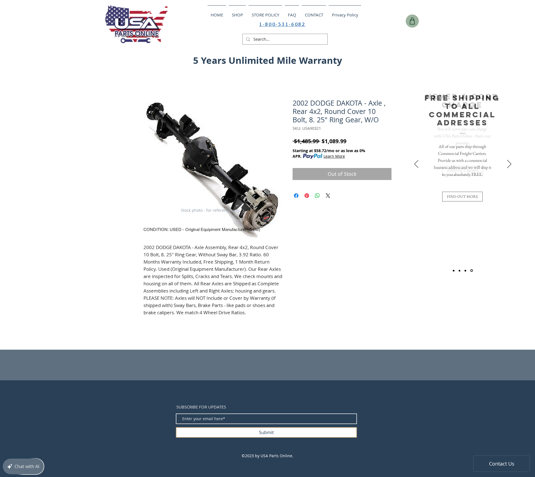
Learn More (334, 156)
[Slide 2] (459, 270)
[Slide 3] (465, 270)
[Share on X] (328, 195)
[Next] (509, 164)
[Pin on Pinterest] (306, 195)
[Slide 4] (471, 270)
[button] (431, 59)
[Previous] (416, 164)
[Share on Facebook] (296, 195)
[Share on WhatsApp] (317, 195)
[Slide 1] (453, 270)
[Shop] (412, 21)
